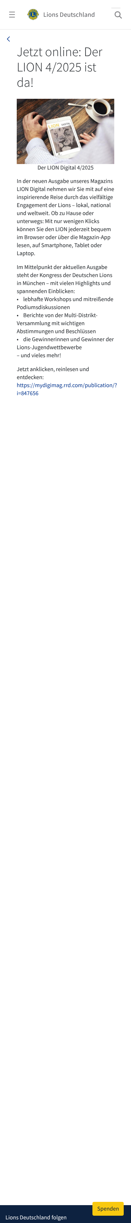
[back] (8, 39)
